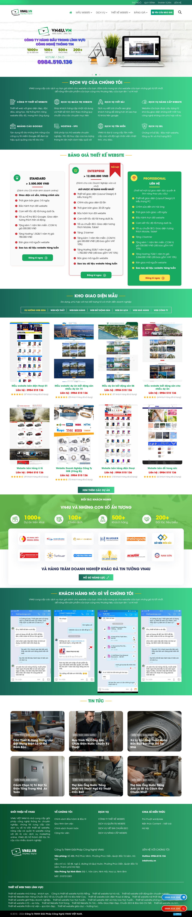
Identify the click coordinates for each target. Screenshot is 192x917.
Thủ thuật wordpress (152, 818)
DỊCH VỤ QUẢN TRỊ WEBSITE (111, 823)
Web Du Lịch (121, 310)
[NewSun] (136, 555)
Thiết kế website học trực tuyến (69, 899)
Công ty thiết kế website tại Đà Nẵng (70, 893)
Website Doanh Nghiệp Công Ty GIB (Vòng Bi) (74, 469)
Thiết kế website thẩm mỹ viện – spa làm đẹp (31, 906)
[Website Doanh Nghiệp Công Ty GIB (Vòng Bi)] (74, 434)
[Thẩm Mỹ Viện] (83, 539)
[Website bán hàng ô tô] (30, 434)
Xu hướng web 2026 (35, 310)
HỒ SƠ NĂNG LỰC (94, 577)
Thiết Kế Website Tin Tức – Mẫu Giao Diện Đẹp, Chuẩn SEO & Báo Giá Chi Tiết (111, 902)
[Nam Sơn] (163, 555)
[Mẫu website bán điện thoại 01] (30, 352)
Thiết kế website (119, 12)
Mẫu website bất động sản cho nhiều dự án (162, 387)
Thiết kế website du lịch (166, 902)
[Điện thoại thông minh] (83, 555)
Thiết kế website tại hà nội (105, 893)
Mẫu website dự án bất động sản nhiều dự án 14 (74, 387)
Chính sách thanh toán (66, 828)
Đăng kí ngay (35, 257)
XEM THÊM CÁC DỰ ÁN (96, 490)
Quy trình (149, 2)
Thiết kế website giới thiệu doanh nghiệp (29, 899)
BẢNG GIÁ (139, 12)
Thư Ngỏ (136, 2)
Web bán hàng (77, 310)
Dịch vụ (100, 12)
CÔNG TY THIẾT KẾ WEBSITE (111, 818)
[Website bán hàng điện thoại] (118, 434)
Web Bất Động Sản (100, 310)
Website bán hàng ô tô (30, 468)
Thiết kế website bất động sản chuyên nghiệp (146, 893)
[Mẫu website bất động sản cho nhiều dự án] (162, 352)
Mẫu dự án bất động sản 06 (118, 385)
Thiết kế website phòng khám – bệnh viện (157, 899)
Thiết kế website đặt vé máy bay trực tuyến (110, 899)
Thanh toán (164, 2)
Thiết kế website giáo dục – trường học (78, 906)
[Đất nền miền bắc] (163, 539)
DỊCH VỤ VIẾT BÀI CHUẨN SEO (113, 828)
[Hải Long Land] (109, 555)
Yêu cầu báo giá (163, 12)
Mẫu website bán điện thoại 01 (30, 385)
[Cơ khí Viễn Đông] (56, 539)
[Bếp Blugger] (109, 539)
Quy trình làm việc (63, 823)
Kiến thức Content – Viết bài (156, 823)
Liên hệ (178, 2)
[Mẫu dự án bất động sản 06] (118, 352)
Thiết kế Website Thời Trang (55, 902)
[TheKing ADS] (136, 539)
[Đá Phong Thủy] (29, 539)
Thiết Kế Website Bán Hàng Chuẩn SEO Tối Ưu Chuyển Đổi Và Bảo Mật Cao (47, 896)
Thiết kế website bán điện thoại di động (109, 896)
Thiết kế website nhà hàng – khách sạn (28, 893)
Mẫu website (83, 12)
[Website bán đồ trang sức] (162, 434)
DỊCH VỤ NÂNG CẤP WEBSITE (112, 832)
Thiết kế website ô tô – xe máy (23, 902)
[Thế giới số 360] (29, 555)
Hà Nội (145, 828)
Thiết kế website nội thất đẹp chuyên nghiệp (155, 896)
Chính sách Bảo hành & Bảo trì (70, 818)
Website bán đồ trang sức (162, 468)
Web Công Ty (161, 310)
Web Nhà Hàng (141, 310)
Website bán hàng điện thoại (118, 468)
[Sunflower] (56, 555)
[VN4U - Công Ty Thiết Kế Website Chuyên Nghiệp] (21, 12)
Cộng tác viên (61, 832)
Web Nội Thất (57, 310)
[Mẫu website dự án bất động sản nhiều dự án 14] (74, 352)
